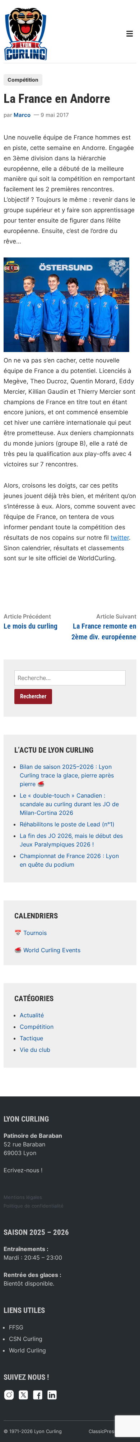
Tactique (31, 1038)
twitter (120, 537)
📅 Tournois (30, 932)
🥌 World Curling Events (47, 950)
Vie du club (35, 1049)
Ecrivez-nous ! (23, 1170)
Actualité (32, 1015)
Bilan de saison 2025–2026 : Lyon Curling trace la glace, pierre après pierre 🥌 (67, 775)
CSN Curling (25, 1338)
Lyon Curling (48, 1431)
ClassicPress (103, 1431)
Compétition (23, 80)
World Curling (27, 1350)
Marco (22, 114)
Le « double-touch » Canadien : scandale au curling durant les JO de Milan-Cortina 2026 (69, 804)
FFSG (16, 1327)
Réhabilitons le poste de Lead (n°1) (67, 824)
